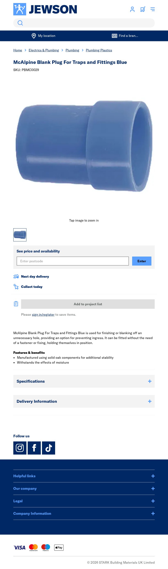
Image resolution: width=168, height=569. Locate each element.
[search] (84, 22)
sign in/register (43, 314)
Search (19, 22)
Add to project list (88, 304)
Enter (141, 261)
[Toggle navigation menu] (153, 9)
